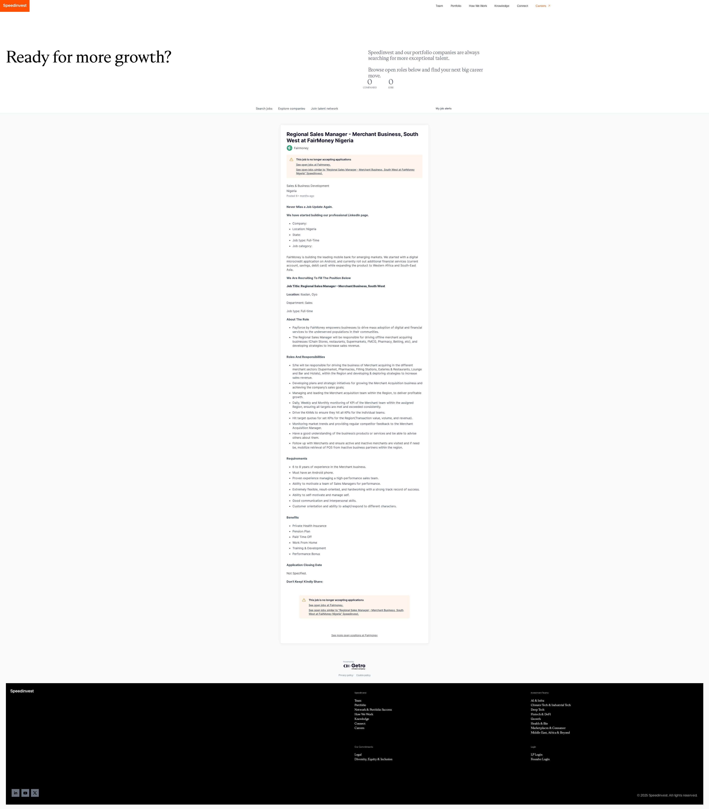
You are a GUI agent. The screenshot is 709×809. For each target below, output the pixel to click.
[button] (456, 6)
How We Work (478, 5)
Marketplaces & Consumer (548, 728)
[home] (15, 6)
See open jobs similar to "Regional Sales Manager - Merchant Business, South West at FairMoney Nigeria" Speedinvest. (355, 171)
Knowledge (501, 5)
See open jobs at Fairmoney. (313, 164)
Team (439, 5)
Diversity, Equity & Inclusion (373, 759)
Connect (522, 5)
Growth (536, 719)
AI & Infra (537, 700)
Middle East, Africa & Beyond (550, 732)
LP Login (536, 754)
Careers (359, 728)
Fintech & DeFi (541, 714)
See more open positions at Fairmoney (354, 635)
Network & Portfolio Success (373, 709)
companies (291, 108)
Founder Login (540, 759)
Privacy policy (346, 675)
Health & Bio (539, 723)
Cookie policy (363, 675)
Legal (358, 754)
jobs (264, 108)
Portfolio (360, 705)
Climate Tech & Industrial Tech (551, 705)
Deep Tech (537, 709)
